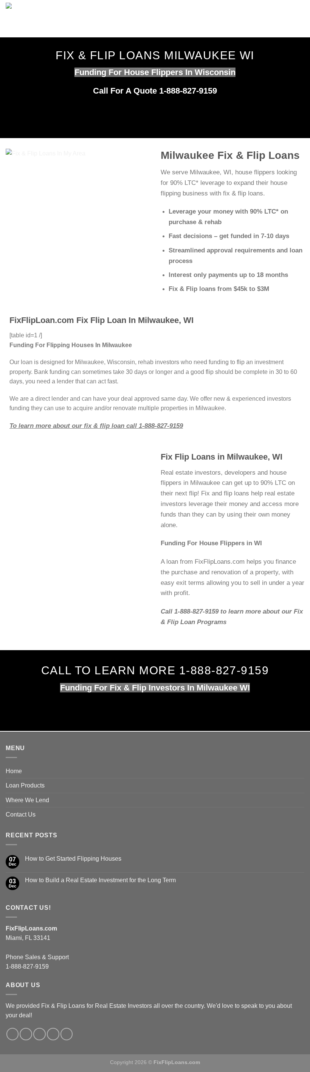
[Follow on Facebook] (12, 1034)
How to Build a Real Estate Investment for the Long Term (100, 880)
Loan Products (25, 785)
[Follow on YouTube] (66, 1034)
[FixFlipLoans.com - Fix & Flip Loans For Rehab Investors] (118, 18)
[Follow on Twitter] (26, 1034)
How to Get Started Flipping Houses (73, 858)
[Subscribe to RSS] (53, 1034)
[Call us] (39, 1034)
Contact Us (21, 814)
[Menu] (245, 18)
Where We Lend (27, 800)
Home (14, 771)
